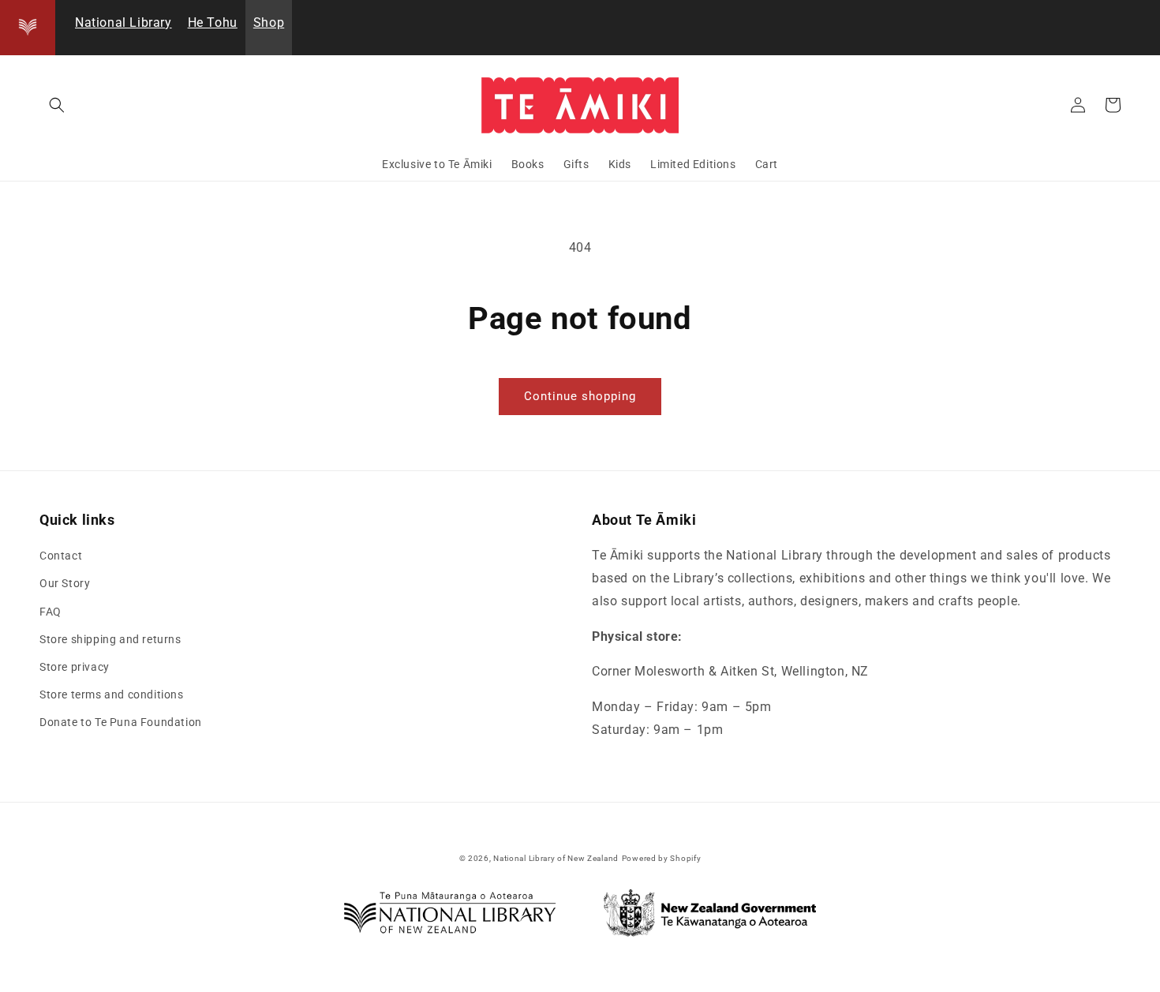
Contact (60, 555)
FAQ (50, 611)
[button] (56, 105)
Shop (268, 22)
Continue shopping (580, 396)
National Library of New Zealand (556, 858)
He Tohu (213, 22)
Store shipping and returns (110, 639)
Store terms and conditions (111, 694)
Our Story (64, 583)
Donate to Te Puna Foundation (120, 722)
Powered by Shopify (662, 858)
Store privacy (74, 667)
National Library (123, 22)
